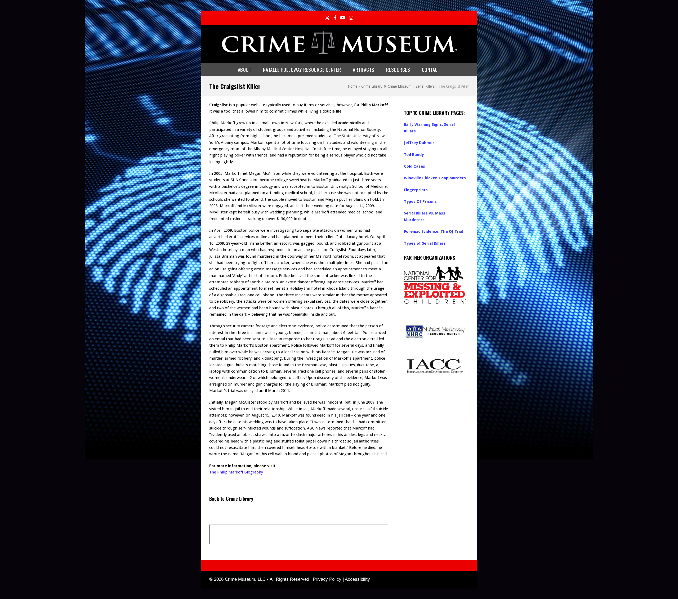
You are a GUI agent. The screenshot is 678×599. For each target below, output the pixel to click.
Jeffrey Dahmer (419, 142)
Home (352, 86)
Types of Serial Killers (425, 243)
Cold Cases (414, 166)
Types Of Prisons (420, 201)
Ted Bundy (414, 154)
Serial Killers (425, 86)
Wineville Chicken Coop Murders (435, 178)
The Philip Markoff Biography (236, 472)
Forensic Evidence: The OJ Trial (433, 231)
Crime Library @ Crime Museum (386, 86)
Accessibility (357, 579)
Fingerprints (416, 189)
